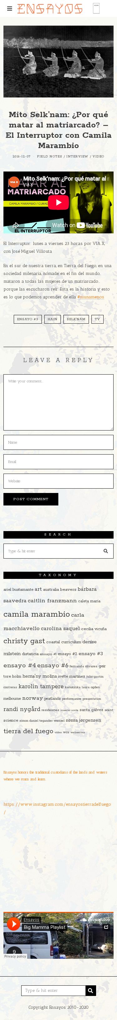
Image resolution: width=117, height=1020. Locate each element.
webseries (78, 732)
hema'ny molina (39, 676)
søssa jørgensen (83, 720)
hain (52, 319)
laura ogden (91, 687)
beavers (68, 589)
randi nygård (21, 709)
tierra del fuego (28, 731)
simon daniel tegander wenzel (42, 721)
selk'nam (76, 319)
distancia (30, 654)
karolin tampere (41, 686)
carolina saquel (60, 628)
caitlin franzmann (52, 601)
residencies (50, 710)
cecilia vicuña (94, 629)
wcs (66, 732)
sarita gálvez (91, 710)
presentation (92, 699)
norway (32, 698)
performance (71, 699)
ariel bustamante (18, 589)
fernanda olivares (83, 666)
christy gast (24, 641)
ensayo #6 (52, 665)
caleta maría (89, 601)
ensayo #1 (48, 654)
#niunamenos (90, 297)
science (10, 720)
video (58, 732)
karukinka (72, 687)
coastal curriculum (63, 642)
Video (99, 157)
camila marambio (36, 614)
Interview (77, 157)
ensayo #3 (27, 319)
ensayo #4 (19, 665)
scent (109, 710)
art (38, 589)
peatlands (52, 698)
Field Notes (49, 157)
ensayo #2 (67, 654)
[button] (106, 551)
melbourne (12, 698)
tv (97, 319)
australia (51, 589)
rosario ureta (69, 710)
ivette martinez (71, 676)
